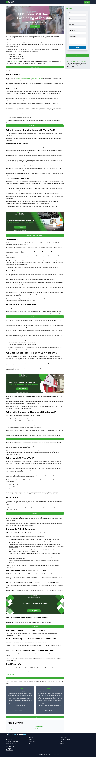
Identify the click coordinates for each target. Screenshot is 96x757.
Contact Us (34, 513)
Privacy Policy (63, 737)
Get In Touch (77, 55)
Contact (86, 2)
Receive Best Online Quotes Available (35, 235)
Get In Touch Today (35, 67)
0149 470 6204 (9, 749)
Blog (30, 743)
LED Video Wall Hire (15, 61)
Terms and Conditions (65, 739)
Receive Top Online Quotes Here (35, 316)
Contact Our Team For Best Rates (34, 125)
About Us (31, 737)
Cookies (62, 741)
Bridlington (8, 674)
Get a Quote (34, 26)
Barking (13, 674)
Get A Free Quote (35, 717)
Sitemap (62, 743)
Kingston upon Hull (39, 726)
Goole (36, 728)
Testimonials (31, 741)
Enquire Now (35, 626)
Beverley (10, 729)
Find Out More (35, 439)
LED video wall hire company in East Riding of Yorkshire (29, 78)
